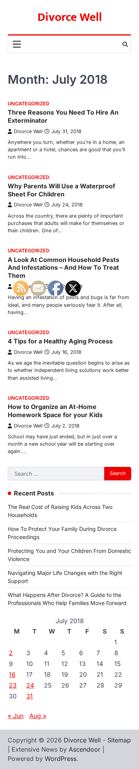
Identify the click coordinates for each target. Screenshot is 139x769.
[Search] (125, 44)
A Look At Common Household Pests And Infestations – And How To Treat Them (63, 268)
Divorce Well (69, 17)
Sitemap (119, 740)
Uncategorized (28, 103)
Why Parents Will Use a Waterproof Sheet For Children (61, 190)
